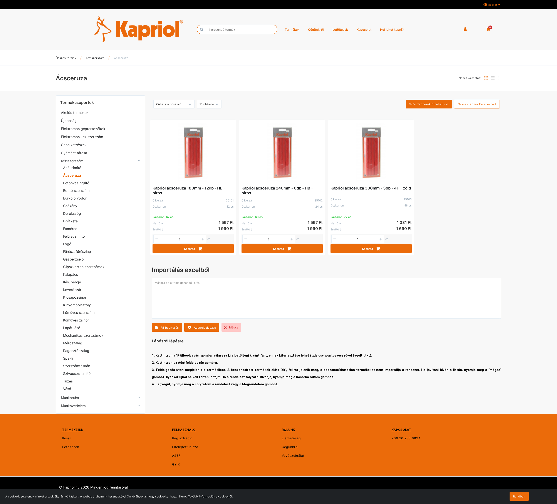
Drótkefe (70, 221)
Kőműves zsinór (76, 320)
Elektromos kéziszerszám (82, 137)
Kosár (66, 438)
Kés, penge (72, 282)
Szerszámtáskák (76, 366)
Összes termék (66, 58)
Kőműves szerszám (79, 312)
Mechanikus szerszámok (83, 335)
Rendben (519, 496)
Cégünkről (316, 29)
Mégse (233, 327)
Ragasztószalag (76, 350)
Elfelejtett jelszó (185, 447)
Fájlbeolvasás (169, 327)
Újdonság (69, 120)
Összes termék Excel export (477, 104)
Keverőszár (72, 290)
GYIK (176, 464)
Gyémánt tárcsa (74, 153)
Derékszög (72, 213)
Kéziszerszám (95, 58)
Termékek (292, 29)
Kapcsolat (364, 29)
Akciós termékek (75, 112)
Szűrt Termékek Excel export (428, 104)
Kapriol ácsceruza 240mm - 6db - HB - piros (277, 190)
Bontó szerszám (76, 190)
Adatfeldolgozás (204, 327)
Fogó (67, 244)
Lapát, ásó (71, 328)
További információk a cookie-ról (210, 496)
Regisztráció (182, 438)
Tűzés (68, 381)
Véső (67, 389)
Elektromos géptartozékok (83, 129)
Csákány (70, 206)
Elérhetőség (291, 438)
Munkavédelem (73, 406)
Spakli (68, 358)
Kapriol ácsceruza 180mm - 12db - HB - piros (189, 190)
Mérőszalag (72, 343)
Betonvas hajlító (76, 183)
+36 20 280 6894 (406, 438)
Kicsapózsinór (74, 297)
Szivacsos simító (77, 373)
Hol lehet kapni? (392, 29)
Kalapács (70, 274)
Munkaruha (70, 398)
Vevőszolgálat (293, 455)
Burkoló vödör (75, 198)
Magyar (492, 4)
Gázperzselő (73, 259)
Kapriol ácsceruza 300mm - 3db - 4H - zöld (371, 188)
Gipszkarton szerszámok (83, 267)
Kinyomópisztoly (77, 305)
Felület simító (74, 236)
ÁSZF (176, 455)
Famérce (70, 229)
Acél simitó (72, 168)
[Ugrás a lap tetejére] (544, 477)
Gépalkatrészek (74, 145)
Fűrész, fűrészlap (77, 251)
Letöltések (340, 29)
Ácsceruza (121, 58)
